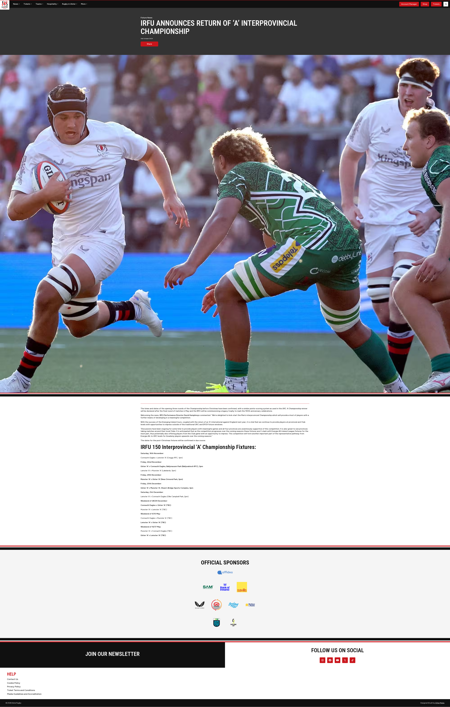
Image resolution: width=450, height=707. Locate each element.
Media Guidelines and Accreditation (24, 694)
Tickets (27, 4)
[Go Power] (216, 605)
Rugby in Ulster (69, 4)
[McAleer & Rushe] (250, 605)
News (15, 4)
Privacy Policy (14, 686)
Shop (425, 4)
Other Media (439, 703)
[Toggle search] (445, 4)
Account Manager (409, 4)
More (83, 4)
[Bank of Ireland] (225, 587)
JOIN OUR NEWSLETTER (112, 654)
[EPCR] (233, 622)
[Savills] (242, 587)
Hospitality (52, 4)
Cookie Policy (13, 683)
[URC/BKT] (216, 622)
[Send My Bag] (233, 604)
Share (149, 44)
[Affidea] (225, 572)
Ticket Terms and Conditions (21, 690)
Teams (39, 4)
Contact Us (12, 679)
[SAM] (208, 587)
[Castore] (200, 605)
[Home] (4, 5)
